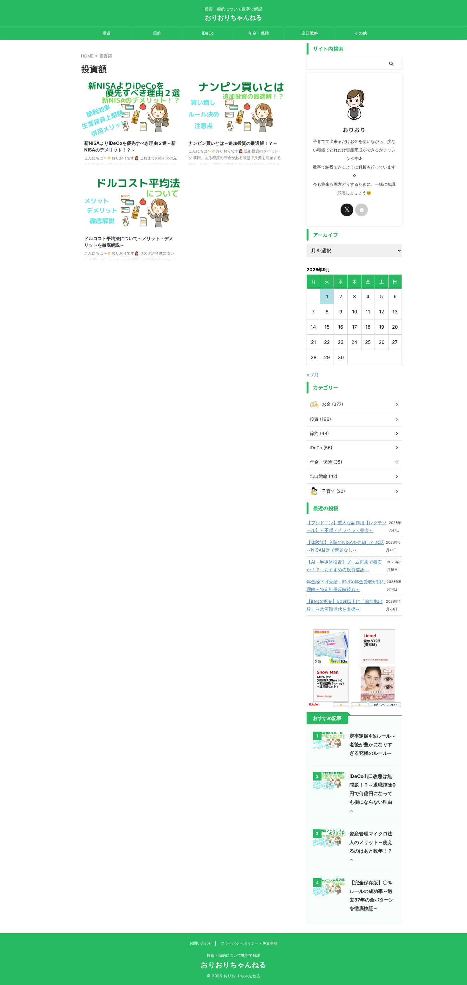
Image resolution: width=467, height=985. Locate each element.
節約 (157, 33)
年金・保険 (258, 33)
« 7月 (313, 375)
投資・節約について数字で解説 (233, 955)
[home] (361, 210)
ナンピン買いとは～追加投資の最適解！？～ (232, 143)
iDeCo (208, 33)
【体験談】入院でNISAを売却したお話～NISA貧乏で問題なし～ (345, 546)
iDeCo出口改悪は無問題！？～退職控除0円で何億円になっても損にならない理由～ (372, 793)
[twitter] (347, 210)
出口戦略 (309, 33)
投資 (106, 33)
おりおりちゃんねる (233, 17)
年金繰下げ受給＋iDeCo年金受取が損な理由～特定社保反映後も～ (346, 585)
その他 (361, 33)
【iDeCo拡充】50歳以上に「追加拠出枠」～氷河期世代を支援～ (344, 605)
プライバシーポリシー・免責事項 (249, 943)
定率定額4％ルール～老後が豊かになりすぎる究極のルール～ (372, 744)
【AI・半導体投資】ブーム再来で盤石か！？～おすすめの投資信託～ (344, 565)
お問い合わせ (200, 943)
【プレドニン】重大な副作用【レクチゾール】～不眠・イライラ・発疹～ (347, 526)
